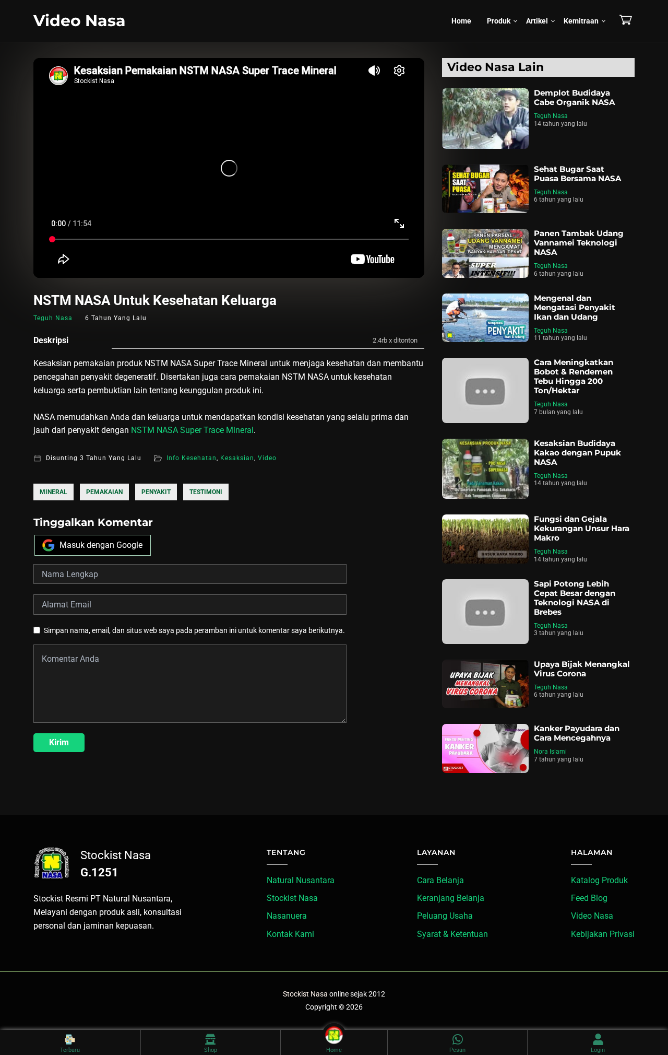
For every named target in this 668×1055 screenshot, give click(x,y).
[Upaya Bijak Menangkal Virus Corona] (485, 684)
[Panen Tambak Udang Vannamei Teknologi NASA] (485, 253)
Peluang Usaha (445, 916)
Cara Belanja (440, 880)
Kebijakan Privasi (603, 934)
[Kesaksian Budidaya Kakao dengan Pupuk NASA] (485, 469)
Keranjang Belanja (450, 898)
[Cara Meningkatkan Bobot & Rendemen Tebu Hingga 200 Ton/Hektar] (485, 390)
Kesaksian (237, 458)
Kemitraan (581, 21)
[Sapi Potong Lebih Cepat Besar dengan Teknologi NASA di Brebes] (485, 611)
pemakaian (104, 492)
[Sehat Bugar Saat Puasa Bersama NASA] (485, 189)
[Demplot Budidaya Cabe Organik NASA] (485, 118)
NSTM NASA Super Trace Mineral (192, 430)
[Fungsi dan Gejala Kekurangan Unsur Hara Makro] (485, 538)
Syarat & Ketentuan (452, 934)
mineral (53, 492)
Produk (498, 21)
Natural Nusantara (301, 880)
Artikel (537, 21)
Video (267, 458)
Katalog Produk (599, 880)
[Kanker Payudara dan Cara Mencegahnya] (485, 748)
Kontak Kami (290, 934)
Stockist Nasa (292, 898)
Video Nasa (79, 20)
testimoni (205, 492)
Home (461, 21)
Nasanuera (287, 916)
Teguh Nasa (551, 116)
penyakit (156, 492)
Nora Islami (550, 751)
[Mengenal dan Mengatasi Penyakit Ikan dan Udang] (485, 318)
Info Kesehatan (191, 458)
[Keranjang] (626, 19)
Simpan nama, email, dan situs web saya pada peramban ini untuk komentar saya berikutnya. (194, 630)
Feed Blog (589, 898)
